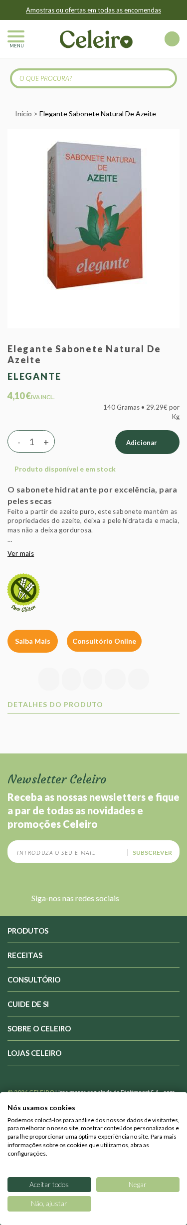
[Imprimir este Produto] (139, 680)
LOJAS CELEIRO (34, 1052)
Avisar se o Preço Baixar (50, 679)
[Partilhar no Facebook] (93, 680)
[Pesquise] (164, 78)
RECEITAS (24, 955)
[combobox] (93, 78)
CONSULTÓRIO (33, 979)
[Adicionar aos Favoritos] (71, 679)
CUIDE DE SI (28, 1003)
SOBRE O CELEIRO (39, 1028)
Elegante (34, 376)
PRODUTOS (27, 930)
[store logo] (96, 38)
